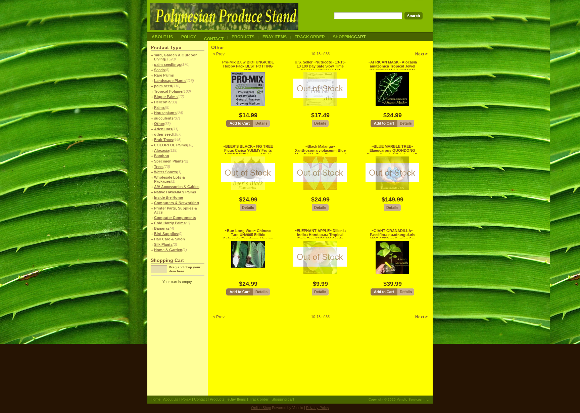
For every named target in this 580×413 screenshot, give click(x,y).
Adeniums (163, 129)
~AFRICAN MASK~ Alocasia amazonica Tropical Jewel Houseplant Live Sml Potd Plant (392, 68)
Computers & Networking (176, 203)
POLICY (188, 37)
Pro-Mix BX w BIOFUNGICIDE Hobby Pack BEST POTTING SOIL (248, 66)
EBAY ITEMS (274, 37)
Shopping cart (283, 399)
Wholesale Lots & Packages (169, 179)
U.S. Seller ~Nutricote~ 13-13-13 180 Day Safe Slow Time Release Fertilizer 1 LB (320, 66)
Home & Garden (168, 250)
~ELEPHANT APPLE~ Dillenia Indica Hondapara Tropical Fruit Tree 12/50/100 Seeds (320, 235)
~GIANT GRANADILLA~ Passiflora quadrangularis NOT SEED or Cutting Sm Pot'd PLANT (392, 237)
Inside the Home (168, 197)
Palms (159, 107)
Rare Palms (164, 75)
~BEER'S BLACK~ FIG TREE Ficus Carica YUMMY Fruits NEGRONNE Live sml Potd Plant (248, 152)
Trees (158, 167)
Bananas (162, 228)
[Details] (261, 126)
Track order (259, 399)
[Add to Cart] (239, 126)
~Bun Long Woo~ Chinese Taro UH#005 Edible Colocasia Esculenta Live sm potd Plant (248, 237)
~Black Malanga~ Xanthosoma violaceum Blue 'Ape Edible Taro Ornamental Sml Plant (320, 152)
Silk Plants (163, 244)
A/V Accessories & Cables (176, 187)
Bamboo (161, 156)
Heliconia (162, 102)
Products (217, 399)
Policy (186, 399)
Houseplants (165, 113)
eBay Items (237, 399)
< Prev (219, 54)
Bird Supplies (166, 234)
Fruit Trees (163, 140)
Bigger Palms (166, 97)
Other (159, 124)
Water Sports (165, 172)
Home (155, 399)
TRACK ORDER (310, 37)
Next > (421, 54)
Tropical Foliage (168, 91)
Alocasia (161, 150)
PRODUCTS (243, 37)
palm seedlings (167, 64)
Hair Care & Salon (169, 239)
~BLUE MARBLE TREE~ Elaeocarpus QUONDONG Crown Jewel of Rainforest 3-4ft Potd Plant (392, 152)
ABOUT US (162, 37)
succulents (164, 118)
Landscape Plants (170, 81)
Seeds (159, 70)
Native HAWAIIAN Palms (175, 192)
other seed (163, 134)
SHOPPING (349, 37)
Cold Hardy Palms (170, 223)
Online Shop (261, 408)
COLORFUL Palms (170, 145)
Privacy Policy (317, 408)
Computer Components (175, 218)
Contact (200, 399)
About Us (170, 399)
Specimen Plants (169, 161)
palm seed (163, 86)
